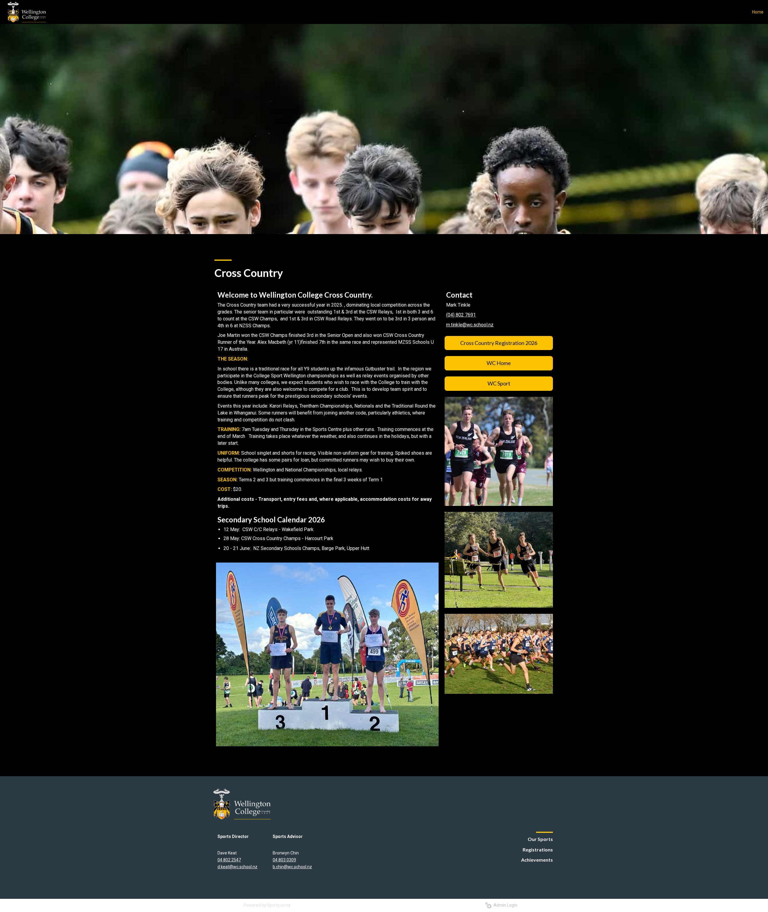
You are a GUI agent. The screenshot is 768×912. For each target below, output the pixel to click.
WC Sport (499, 383)
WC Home (499, 363)
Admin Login (504, 905)
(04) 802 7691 (461, 315)
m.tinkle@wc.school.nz (470, 325)
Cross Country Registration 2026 (498, 343)
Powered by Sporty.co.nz (267, 905)
